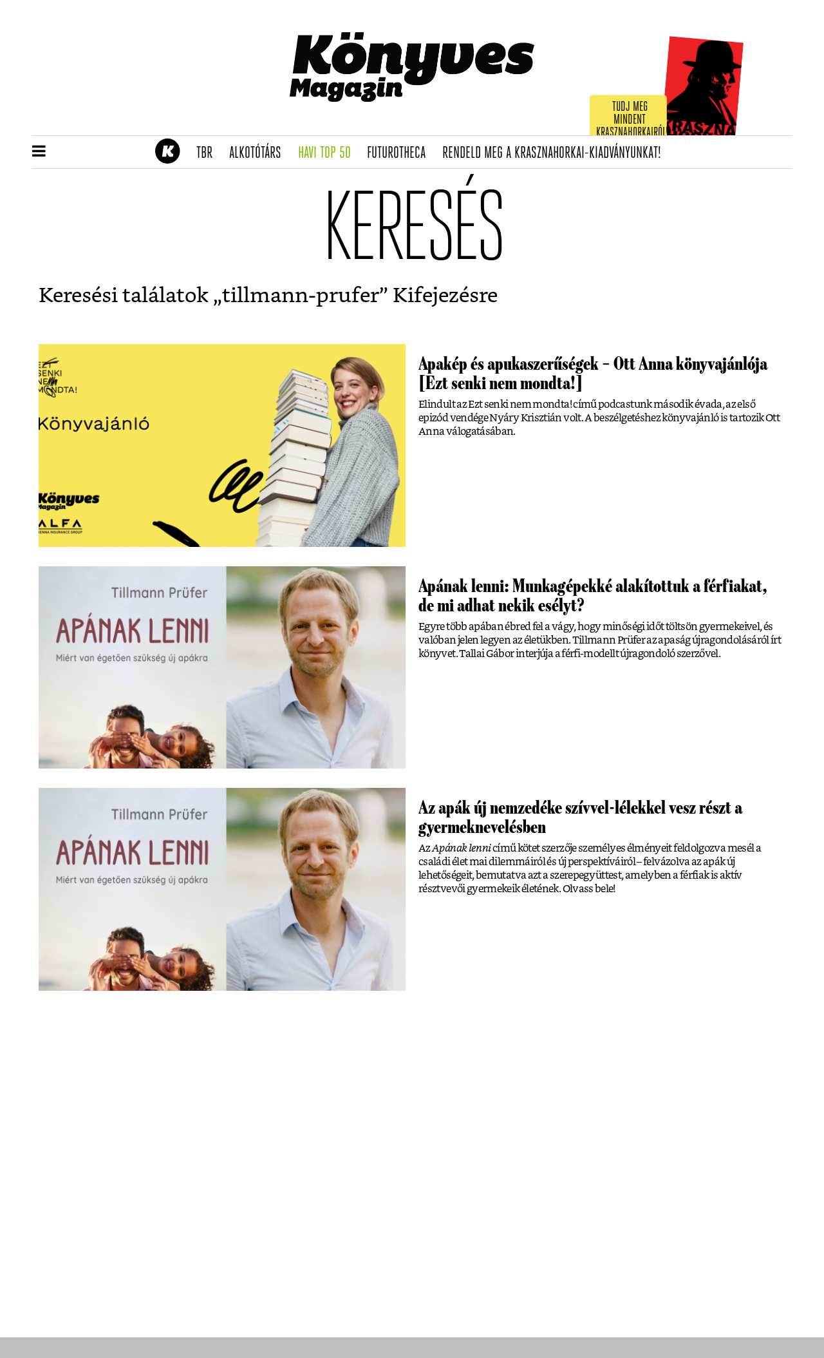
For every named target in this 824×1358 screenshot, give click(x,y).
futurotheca (400, 153)
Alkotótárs (259, 153)
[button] (39, 152)
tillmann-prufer (300, 295)
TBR (208, 153)
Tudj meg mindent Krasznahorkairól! (632, 120)
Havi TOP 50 (328, 153)
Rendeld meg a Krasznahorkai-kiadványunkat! (556, 153)
